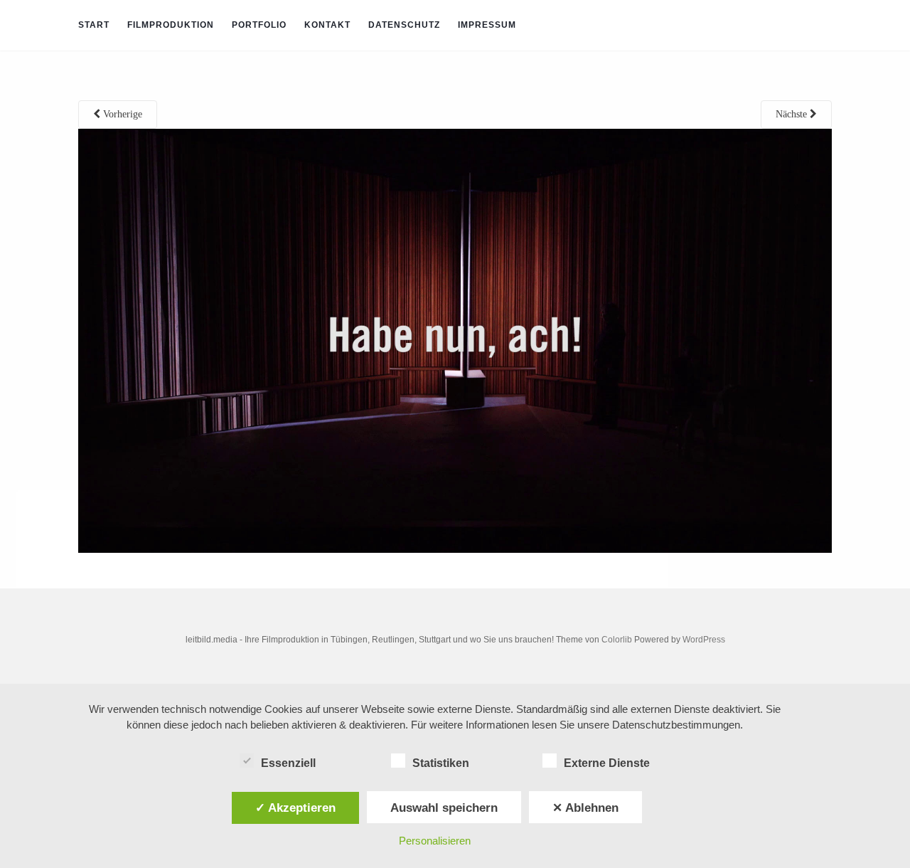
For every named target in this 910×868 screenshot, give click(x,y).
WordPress (703, 640)
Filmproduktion (170, 25)
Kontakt (327, 25)
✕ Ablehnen (585, 807)
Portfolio (259, 25)
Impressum (487, 25)
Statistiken (440, 763)
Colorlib (616, 640)
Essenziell (288, 763)
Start (93, 25)
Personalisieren (435, 841)
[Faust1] (455, 340)
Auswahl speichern (444, 807)
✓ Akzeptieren (295, 807)
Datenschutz (404, 25)
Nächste (793, 114)
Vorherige (121, 114)
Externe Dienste (607, 763)
